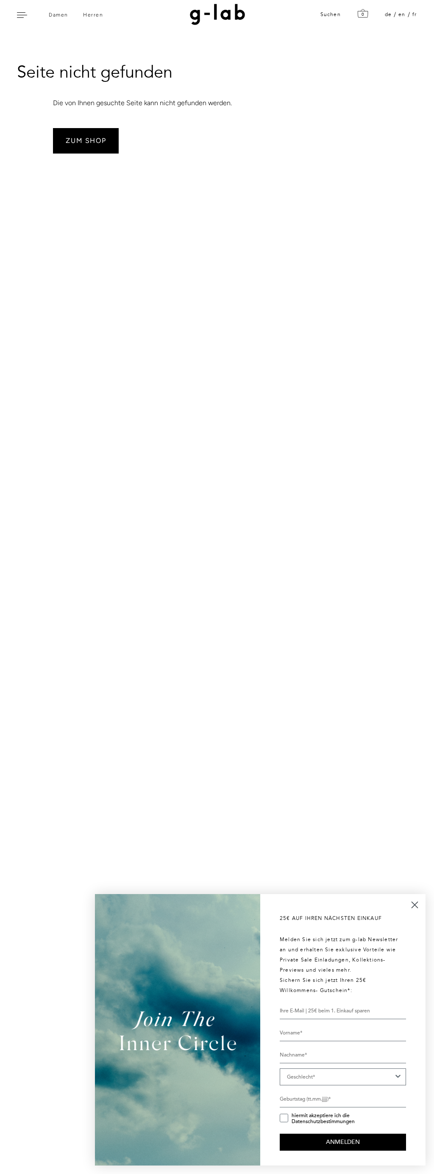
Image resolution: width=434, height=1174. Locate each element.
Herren (93, 15)
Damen (58, 15)
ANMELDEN (343, 1142)
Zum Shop (86, 141)
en (401, 14)
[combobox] (340, 1077)
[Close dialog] (414, 904)
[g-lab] (215, 14)
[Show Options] (398, 1077)
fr (414, 14)
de (388, 14)
